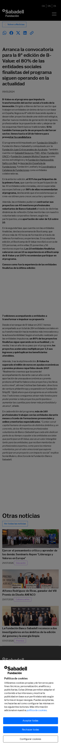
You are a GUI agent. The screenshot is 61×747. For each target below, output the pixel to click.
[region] (30, 703)
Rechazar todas (30, 729)
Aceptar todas (30, 720)
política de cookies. (37, 710)
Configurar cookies (30, 739)
